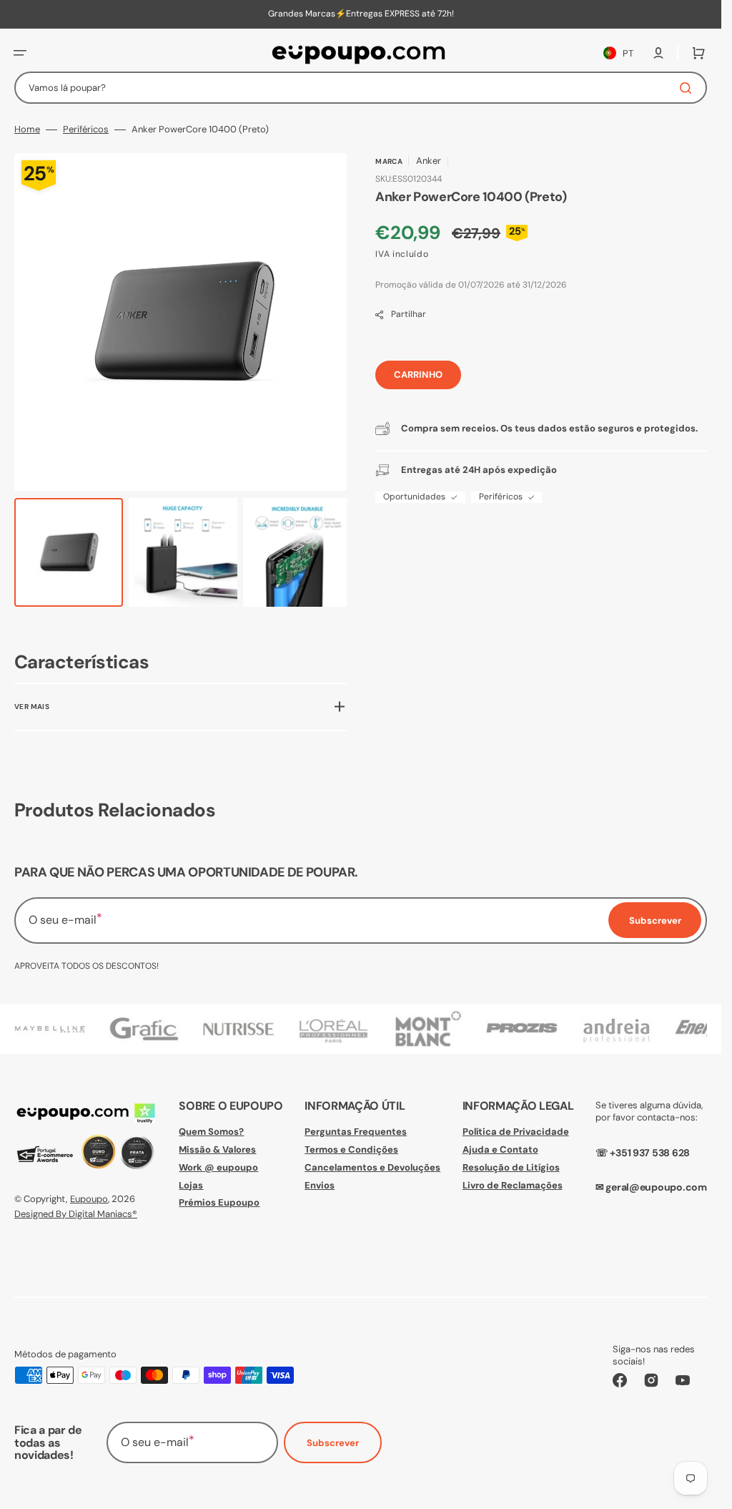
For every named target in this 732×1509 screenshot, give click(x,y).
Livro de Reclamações (513, 1184)
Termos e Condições (351, 1149)
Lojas (191, 1184)
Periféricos (86, 129)
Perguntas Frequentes (356, 1131)
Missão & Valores (217, 1149)
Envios (320, 1184)
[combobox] (360, 88)
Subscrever (333, 1443)
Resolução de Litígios (511, 1167)
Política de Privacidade (516, 1131)
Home (27, 129)
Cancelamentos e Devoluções (372, 1167)
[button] (20, 53)
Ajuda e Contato (500, 1149)
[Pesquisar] (688, 88)
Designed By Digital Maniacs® (75, 1213)
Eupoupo (89, 1199)
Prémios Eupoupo (219, 1202)
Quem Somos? (211, 1131)
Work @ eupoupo (218, 1167)
